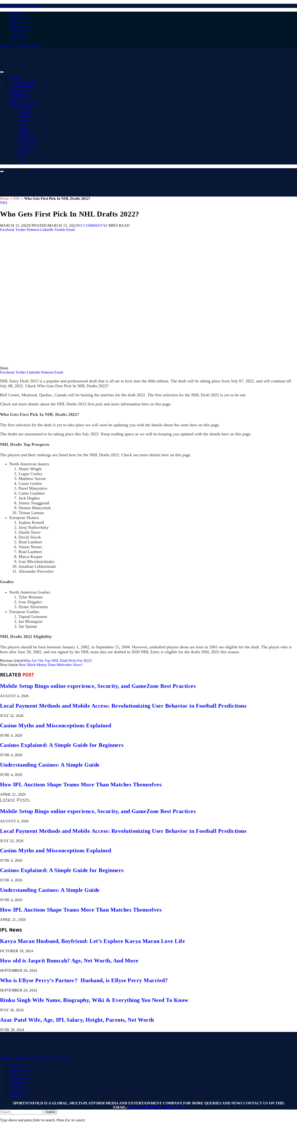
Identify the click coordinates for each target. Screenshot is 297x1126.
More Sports (22, 104)
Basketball (26, 112)
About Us (16, 14)
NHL (16, 198)
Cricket (18, 91)
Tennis (23, 129)
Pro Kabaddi (28, 141)
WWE (23, 125)
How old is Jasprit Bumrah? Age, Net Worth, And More (69, 961)
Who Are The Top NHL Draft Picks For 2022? (57, 661)
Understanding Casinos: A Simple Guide (50, 765)
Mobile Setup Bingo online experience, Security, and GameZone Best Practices (98, 686)
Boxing (24, 120)
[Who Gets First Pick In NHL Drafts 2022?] (139, 364)
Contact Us (17, 34)
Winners (25, 150)
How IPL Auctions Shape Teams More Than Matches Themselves (80, 784)
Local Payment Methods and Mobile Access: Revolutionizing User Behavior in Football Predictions (123, 706)
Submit (50, 1112)
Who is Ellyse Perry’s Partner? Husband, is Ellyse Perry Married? (84, 980)
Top (13, 100)
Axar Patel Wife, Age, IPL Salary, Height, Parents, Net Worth (77, 1020)
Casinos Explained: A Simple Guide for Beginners (62, 745)
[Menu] (2, 72)
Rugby (24, 154)
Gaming (24, 108)
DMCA (15, 22)
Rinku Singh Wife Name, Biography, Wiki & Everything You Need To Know (94, 1000)
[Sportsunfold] (121, 71)
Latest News (22, 83)
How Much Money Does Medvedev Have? (51, 665)
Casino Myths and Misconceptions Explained (55, 725)
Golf (22, 162)
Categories (21, 87)
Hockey (24, 137)
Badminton (27, 133)
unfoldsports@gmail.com (155, 1107)
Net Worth (26, 146)
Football (19, 95)
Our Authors (18, 39)
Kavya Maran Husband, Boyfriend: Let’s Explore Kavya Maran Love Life (92, 941)
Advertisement (20, 26)
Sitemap (15, 1095)
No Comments (91, 225)
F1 (21, 158)
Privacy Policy (20, 18)
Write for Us (18, 30)
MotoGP (25, 116)
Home (15, 79)
